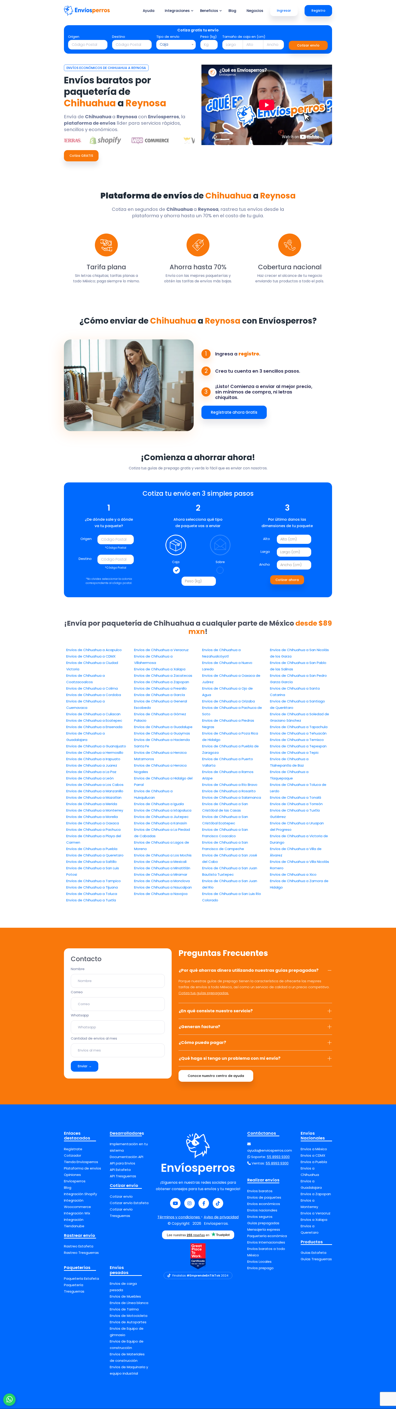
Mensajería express (263, 1229)
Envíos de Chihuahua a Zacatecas (163, 675)
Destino (118, 36)
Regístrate (73, 1149)
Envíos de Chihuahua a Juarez (91, 765)
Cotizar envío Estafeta (129, 1202)
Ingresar (284, 10)
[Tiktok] (218, 1203)
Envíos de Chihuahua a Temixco (297, 739)
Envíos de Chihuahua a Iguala (159, 803)
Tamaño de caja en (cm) (243, 36)
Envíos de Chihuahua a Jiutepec (161, 816)
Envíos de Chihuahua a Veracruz (161, 649)
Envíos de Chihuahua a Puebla (91, 848)
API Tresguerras (123, 1176)
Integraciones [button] (177, 10)
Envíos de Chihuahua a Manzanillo (94, 791)
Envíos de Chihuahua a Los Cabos (95, 784)
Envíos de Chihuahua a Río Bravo (229, 784)
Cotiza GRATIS (81, 155)
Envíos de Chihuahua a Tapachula (298, 726)
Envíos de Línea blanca (129, 1302)
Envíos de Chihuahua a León (90, 778)
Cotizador (72, 1155)
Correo (77, 992)
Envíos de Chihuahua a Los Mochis (163, 855)
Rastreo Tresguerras (81, 1252)
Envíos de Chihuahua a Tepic (294, 752)
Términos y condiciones (179, 1217)
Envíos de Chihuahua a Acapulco (94, 649)
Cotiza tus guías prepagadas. (204, 993)
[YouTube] (175, 1203)
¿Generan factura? (199, 1026)
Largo (265, 551)
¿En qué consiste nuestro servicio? (216, 1011)
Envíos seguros (259, 1216)
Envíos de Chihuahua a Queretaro (95, 855)
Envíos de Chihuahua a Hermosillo (94, 752)
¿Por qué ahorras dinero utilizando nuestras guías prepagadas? (249, 970)
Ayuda (148, 10)
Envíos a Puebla (314, 1161)
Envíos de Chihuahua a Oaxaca (92, 823)
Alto (266, 538)
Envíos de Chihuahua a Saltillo (91, 861)
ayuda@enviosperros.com (269, 1150)
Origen (73, 36)
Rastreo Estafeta (78, 1246)
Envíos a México (314, 1149)
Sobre (220, 562)
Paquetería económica (267, 1235)
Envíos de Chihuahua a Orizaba (228, 701)
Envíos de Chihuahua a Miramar (160, 874)
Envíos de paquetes (264, 1197)
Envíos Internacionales (266, 1242)
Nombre (78, 968)
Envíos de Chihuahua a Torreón (296, 803)
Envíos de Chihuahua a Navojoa (160, 893)
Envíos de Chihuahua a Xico (293, 874)
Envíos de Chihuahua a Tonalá (295, 797)
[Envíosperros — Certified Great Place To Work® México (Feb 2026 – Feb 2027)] (198, 1256)
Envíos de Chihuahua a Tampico (93, 880)
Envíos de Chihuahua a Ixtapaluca (162, 810)
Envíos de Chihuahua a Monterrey (94, 810)
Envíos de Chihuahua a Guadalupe (163, 726)
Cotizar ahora (287, 580)
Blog (232, 10)
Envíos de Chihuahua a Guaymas (162, 733)
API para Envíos (122, 1163)
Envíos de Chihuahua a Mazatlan (93, 797)
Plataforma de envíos (82, 1168)
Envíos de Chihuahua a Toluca (91, 893)
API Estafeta (120, 1169)
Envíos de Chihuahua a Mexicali (160, 861)
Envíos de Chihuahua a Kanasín (160, 823)
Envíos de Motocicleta (128, 1315)
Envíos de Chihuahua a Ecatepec (94, 720)
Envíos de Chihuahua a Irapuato (93, 759)
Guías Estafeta (313, 1252)
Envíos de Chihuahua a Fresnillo (160, 688)
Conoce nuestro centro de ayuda (216, 1075)
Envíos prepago (260, 1268)
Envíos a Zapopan (316, 1194)
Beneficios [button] (209, 10)
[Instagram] (189, 1203)
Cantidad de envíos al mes (94, 1038)
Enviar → (85, 1066)
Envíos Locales (259, 1261)
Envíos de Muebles (125, 1296)
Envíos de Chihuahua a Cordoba (93, 694)
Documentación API (126, 1156)
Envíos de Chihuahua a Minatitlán (162, 868)
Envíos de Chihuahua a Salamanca (231, 797)
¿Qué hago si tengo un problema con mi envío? (229, 1058)
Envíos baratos (259, 1191)
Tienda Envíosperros (81, 1161)
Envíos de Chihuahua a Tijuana (92, 887)
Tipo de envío (167, 36)
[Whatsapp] (9, 1399)
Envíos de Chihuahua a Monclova (162, 880)
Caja (175, 562)
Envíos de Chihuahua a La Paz (91, 771)
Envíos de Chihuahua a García (159, 694)
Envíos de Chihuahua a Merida (91, 803)
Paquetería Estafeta (81, 1278)
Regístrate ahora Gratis (234, 412)
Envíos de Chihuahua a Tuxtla (91, 900)
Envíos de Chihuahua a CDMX (91, 656)
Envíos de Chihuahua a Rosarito (229, 791)
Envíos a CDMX (313, 1155)
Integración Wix (77, 1213)
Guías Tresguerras (316, 1259)
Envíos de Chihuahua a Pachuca (93, 829)
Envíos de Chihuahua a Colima (92, 688)
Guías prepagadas (263, 1223)
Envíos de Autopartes (128, 1322)
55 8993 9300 (278, 1156)
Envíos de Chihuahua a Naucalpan (163, 887)
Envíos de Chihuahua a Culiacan (93, 714)
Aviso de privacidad (221, 1217)
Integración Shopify (80, 1194)
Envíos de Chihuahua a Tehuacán (298, 733)
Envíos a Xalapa (314, 1219)
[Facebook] (203, 1203)
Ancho (264, 564)
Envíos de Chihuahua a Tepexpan (298, 746)
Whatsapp (80, 1015)
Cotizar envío (308, 45)
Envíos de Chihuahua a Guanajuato (96, 746)
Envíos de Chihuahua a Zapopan (161, 682)
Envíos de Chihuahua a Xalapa (159, 669)
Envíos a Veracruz (315, 1213)
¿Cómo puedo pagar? (202, 1042)
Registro (318, 10)
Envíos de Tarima (124, 1309)
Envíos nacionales (262, 1210)
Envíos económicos (263, 1203)
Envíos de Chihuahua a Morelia (92, 816)
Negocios (255, 10)
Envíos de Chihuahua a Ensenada (94, 726)
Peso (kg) (208, 36)
